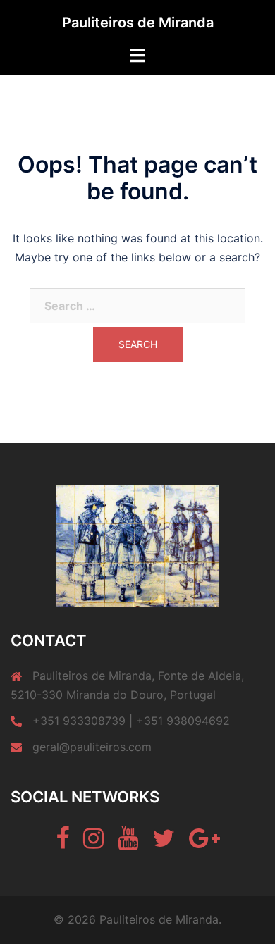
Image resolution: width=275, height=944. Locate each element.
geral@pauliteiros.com (92, 747)
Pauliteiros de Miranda (138, 22)
